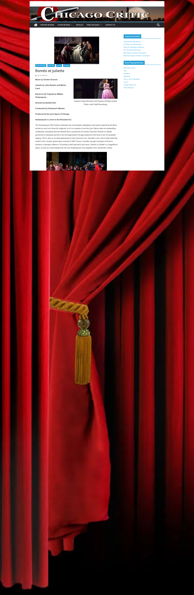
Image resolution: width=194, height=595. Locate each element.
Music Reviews (40, 65)
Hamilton (127, 73)
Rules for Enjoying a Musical (134, 47)
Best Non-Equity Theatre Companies (137, 56)
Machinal (127, 76)
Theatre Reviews (47, 25)
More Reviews (129, 88)
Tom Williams (43, 75)
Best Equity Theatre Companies (135, 53)
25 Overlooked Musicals (132, 50)
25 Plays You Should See (132, 44)
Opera (59, 65)
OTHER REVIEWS (64, 25)
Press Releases (93, 25)
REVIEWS (66, 65)
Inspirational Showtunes (132, 41)
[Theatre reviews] (97, 8)
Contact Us (110, 25)
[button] (71, 24)
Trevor (126, 82)
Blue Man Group (129, 68)
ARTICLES (79, 25)
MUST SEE (51, 65)
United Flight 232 (130, 85)
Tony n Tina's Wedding (132, 79)
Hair (125, 71)
